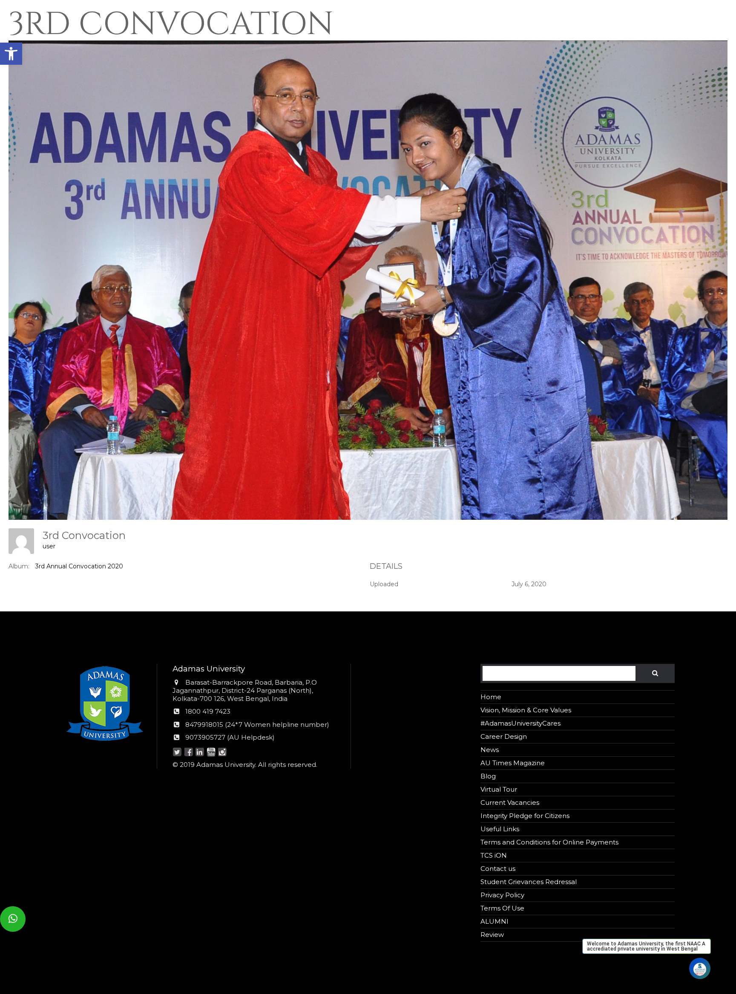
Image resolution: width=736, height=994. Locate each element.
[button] (11, 54)
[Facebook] (188, 753)
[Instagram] (222, 753)
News (489, 750)
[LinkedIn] (200, 753)
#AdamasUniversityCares (520, 723)
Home (490, 697)
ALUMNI (494, 921)
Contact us (497, 868)
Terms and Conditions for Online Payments (549, 842)
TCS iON (493, 855)
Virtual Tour (498, 789)
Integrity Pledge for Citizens (524, 816)
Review (492, 935)
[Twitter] (177, 753)
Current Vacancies (509, 802)
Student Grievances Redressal (528, 882)
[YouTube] (211, 753)
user (49, 546)
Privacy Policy (502, 895)
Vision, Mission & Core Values (525, 710)
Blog (488, 776)
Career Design (503, 736)
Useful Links (499, 829)
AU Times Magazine (512, 763)
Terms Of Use (502, 908)
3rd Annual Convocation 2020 (79, 566)
